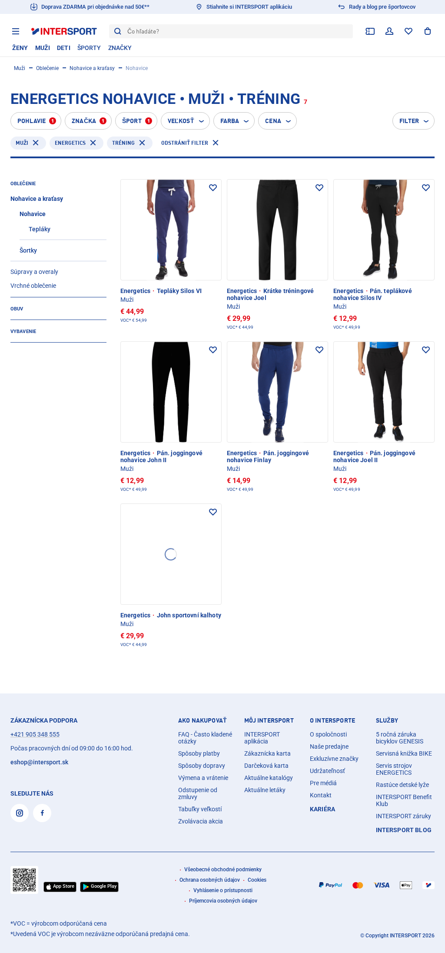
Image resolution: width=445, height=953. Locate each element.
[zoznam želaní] (408, 31)
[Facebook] (42, 813)
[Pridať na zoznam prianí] (213, 188)
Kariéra (322, 809)
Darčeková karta (266, 765)
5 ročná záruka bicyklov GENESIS (399, 738)
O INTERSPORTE (332, 720)
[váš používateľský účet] (389, 31)
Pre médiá (323, 783)
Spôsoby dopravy (201, 765)
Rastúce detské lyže (402, 784)
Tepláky (39, 229)
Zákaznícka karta (267, 753)
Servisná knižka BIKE (404, 753)
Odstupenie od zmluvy (197, 793)
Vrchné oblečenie (33, 285)
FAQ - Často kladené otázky (205, 738)
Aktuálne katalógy (268, 777)
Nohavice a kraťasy (92, 68)
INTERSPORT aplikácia (262, 738)
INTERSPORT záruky (403, 816)
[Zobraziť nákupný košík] (427, 31)
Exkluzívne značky (334, 758)
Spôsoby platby (199, 753)
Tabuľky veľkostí (200, 809)
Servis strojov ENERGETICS (394, 769)
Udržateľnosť (327, 770)
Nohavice (33, 213)
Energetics (70, 143)
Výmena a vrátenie (203, 777)
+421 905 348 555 (35, 734)
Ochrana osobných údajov (209, 880)
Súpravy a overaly (34, 271)
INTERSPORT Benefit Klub (404, 800)
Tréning (123, 143)
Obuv (16, 309)
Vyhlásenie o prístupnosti (222, 890)
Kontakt (321, 795)
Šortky (28, 250)
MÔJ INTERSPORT (269, 720)
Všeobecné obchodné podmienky (223, 869)
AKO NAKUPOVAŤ (202, 720)
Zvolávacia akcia (200, 821)
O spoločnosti (328, 734)
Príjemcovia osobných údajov (223, 901)
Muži (19, 68)
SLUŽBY (387, 720)
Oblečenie (47, 68)
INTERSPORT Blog (404, 829)
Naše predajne (329, 746)
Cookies (257, 880)
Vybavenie (23, 331)
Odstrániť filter (184, 143)
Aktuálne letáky (265, 789)
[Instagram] (19, 813)
